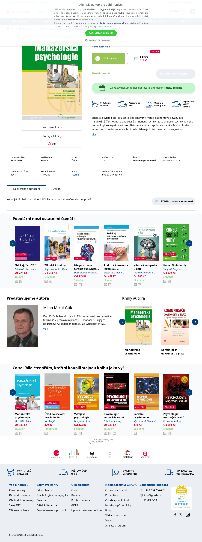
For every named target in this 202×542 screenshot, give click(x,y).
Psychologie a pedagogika (52, 495)
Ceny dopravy (17, 490)
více (94, 134)
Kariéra (75, 495)
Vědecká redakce (115, 515)
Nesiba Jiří (50, 421)
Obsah (57, 189)
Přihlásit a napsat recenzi (177, 201)
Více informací (105, 26)
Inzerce (109, 520)
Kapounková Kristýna (56, 269)
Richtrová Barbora (143, 272)
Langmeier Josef (82, 421)
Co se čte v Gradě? (116, 490)
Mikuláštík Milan (101, 46)
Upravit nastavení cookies (86, 510)
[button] (101, 40)
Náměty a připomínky (118, 505)
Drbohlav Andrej (112, 421)
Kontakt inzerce (80, 500)
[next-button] (189, 243)
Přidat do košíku (179, 74)
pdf (54, 143)
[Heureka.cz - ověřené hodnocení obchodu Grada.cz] (182, 497)
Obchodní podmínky (21, 500)
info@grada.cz (152, 495)
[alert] (101, 23)
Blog (108, 510)
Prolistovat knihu (52, 127)
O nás (74, 490)
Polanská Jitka (22, 269)
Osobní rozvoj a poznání (51, 510)
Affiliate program (115, 525)
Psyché (75, 174)
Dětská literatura (47, 505)
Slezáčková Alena (113, 272)
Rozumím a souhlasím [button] (101, 33)
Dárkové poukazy (19, 495)
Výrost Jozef (140, 421)
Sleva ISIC (15, 505)
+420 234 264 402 (154, 490)
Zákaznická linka (19, 510)
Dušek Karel (80, 272)
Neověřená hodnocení (26, 189)
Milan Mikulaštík (57, 307)
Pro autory (111, 495)
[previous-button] (12, 243)
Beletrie (41, 500)
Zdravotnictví (44, 490)
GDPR (74, 505)
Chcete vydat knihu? (117, 500)
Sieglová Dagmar (172, 269)
